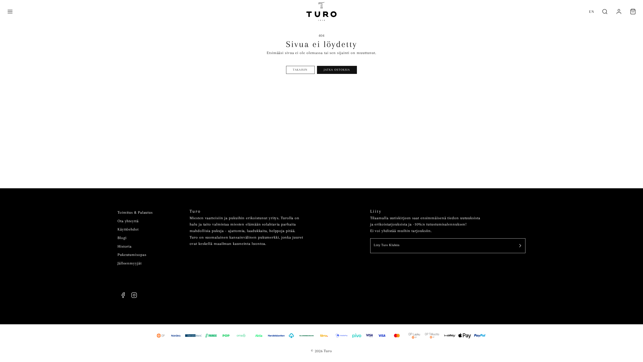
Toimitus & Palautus (135, 212)
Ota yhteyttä (128, 221)
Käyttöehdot (128, 229)
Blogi (122, 238)
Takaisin (300, 69)
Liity (376, 211)
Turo (195, 211)
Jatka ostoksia (337, 69)
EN (591, 12)
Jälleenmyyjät (130, 263)
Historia (125, 246)
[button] (10, 12)
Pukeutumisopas (132, 254)
